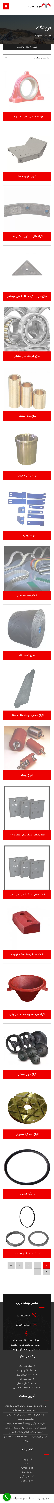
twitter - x (25, 1468)
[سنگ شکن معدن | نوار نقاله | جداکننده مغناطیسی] (39, 6)
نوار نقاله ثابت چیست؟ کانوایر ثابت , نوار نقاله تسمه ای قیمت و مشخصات (25, 1408)
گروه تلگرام (25, 1481)
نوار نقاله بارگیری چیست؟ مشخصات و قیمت (25, 1423)
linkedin (25, 1472)
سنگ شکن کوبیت (25, 1370)
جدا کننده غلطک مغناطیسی (25, 1387)
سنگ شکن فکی (25, 1366)
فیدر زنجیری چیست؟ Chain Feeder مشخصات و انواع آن (25, 1439)
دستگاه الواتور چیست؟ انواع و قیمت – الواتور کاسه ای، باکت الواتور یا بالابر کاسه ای (25, 1430)
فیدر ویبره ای (25, 1379)
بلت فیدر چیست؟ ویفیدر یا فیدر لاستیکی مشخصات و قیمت (25, 1417)
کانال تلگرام (25, 1476)
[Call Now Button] (7, 1497)
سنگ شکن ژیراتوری (25, 1374)
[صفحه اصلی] (50, 35)
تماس (25, 1463)
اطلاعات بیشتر (25, 106)
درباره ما (25, 1459)
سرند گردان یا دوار (25, 1383)
